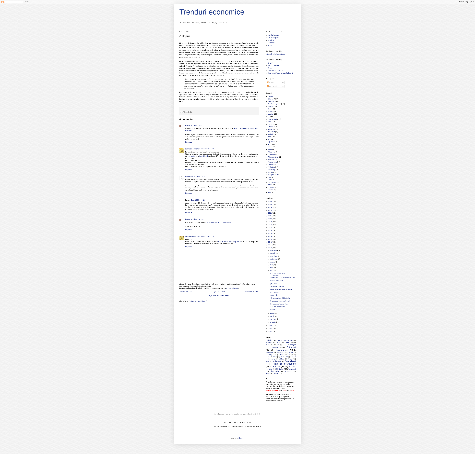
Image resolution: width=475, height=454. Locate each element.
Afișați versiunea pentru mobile (219, 296)
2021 (270, 216)
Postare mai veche (251, 292)
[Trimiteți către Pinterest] (191, 112)
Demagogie (273, 295)
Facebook (271, 43)
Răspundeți (188, 142)
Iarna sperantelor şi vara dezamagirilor (278, 274)
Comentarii (273, 86)
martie (272, 316)
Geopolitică (271, 101)
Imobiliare (271, 132)
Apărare (270, 172)
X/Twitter (271, 40)
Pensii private (272, 162)
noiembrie (273, 253)
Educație (270, 190)
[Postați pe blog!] (184, 112)
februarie (273, 319)
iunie (271, 268)
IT (268, 116)
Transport (271, 154)
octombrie (273, 256)
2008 (270, 329)
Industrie (271, 129)
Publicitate (271, 167)
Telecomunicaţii (273, 157)
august (272, 262)
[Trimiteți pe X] (186, 112)
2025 (270, 204)
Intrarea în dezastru (276, 281)
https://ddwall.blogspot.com (275, 54)
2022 (270, 213)
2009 (270, 326)
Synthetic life (274, 284)
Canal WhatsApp (273, 35)
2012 (270, 242)
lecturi (270, 144)
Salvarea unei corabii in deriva (280, 298)
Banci (270, 109)
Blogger (241, 438)
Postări (271, 82)
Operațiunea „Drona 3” (275, 70)
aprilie (272, 313)
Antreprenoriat (273, 175)
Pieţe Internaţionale (274, 104)
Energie (270, 124)
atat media (191, 156)
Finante (270, 106)
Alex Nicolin (189, 176)
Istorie (270, 147)
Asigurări (271, 159)
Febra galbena (274, 292)
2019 (270, 222)
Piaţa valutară (272, 119)
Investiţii (270, 114)
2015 (270, 233)
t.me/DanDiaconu (232, 288)
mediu (270, 192)
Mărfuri (270, 134)
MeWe (270, 45)
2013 (270, 239)
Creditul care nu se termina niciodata (282, 278)
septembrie (274, 259)
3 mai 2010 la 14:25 (200, 176)
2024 (270, 207)
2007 (270, 331)
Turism (270, 164)
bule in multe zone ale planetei (229, 242)
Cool (269, 177)
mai (271, 271)
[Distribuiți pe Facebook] (188, 112)
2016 (270, 230)
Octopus (272, 310)
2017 (270, 227)
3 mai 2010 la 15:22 (198, 200)
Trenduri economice (211, 12)
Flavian (187, 125)
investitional (203, 156)
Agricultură (271, 142)
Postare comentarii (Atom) (198, 301)
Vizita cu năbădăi (273, 65)
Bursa (270, 111)
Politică (270, 96)
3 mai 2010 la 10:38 (207, 149)
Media (270, 149)
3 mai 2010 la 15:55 (207, 236)
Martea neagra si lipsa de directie (281, 289)
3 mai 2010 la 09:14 (197, 125)
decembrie (273, 250)
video (270, 122)
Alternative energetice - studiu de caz (219, 222)
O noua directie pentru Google (280, 301)
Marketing (271, 170)
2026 (270, 201)
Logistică (271, 187)
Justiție (270, 180)
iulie (271, 265)
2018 (270, 225)
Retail (270, 137)
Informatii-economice (192, 149)
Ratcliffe (270, 63)
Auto (269, 139)
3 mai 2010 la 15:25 (197, 219)
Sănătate (270, 127)
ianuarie (273, 322)
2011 (270, 245)
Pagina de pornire (219, 292)
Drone (270, 68)
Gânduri (270, 99)
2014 (270, 236)
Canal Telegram (273, 38)
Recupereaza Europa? (277, 286)
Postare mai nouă (186, 292)
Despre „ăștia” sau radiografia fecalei (280, 73)
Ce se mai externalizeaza (278, 307)
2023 (270, 210)
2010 (270, 248)
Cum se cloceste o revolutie (279, 304)
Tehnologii (271, 152)
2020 (270, 219)
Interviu (270, 185)
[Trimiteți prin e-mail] (181, 112)
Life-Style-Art (272, 182)
